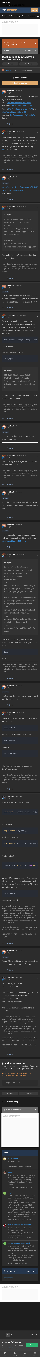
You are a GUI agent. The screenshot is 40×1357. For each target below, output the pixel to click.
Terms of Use (11, 1348)
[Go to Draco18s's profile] (4, 797)
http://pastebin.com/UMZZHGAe (22, 115)
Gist (3, 149)
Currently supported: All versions (18, 51)
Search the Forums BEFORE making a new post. (15, 43)
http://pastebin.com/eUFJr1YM (20, 109)
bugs (10, 1172)
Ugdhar (12, 1187)
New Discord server (13, 1110)
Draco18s (10, 796)
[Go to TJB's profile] (4, 1243)
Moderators (22, 131)
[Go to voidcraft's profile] (3, 70)
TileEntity (13, 1238)
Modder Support (26, 70)
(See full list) (31, 1271)
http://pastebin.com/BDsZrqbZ (19, 103)
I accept (33, 1345)
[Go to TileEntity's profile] (4, 1225)
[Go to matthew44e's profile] (4, 1159)
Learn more (4, 4)
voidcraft (9, 70)
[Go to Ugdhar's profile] (4, 1172)
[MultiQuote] (3, 124)
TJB (11, 1263)
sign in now (15, 1068)
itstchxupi (13, 1219)
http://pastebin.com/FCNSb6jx (14, 541)
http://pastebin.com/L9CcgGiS (22, 106)
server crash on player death (19, 1225)
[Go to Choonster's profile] (4, 132)
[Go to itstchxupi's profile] (4, 1193)
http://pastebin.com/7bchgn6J (14, 112)
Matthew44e (13, 1158)
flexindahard (9, 1278)
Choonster (11, 131)
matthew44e (14, 1167)
